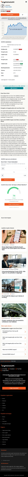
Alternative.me (16, 207)
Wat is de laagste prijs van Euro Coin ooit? (12, 344)
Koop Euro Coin (8, 179)
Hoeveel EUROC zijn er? (9, 354)
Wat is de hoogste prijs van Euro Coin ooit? (12, 338)
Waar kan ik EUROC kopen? (10, 349)
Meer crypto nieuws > (6, 326)
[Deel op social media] (23, 14)
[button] (26, 2)
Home (2, 361)
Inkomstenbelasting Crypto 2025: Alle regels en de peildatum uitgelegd (13, 272)
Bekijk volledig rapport (14, 204)
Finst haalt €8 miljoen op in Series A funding (13, 296)
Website (16, 76)
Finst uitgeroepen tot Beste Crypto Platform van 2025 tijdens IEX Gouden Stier (14, 248)
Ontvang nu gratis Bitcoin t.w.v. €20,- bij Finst (14, 86)
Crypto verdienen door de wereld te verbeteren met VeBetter (12, 321)
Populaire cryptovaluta (7, 395)
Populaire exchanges (6, 413)
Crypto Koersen (7, 361)
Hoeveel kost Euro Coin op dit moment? (10, 331)
